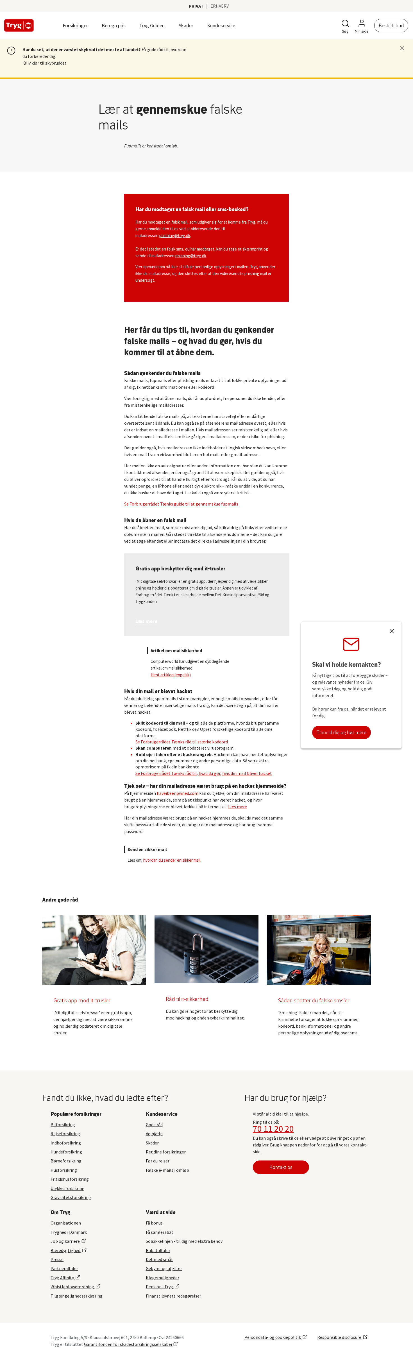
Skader (186, 25)
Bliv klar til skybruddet (45, 63)
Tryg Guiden (152, 25)
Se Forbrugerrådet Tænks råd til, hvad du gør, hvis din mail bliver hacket (203, 773)
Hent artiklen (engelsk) (171, 674)
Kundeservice (221, 25)
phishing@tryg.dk (174, 235)
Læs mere (237, 806)
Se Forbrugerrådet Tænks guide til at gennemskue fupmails (181, 504)
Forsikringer (75, 25)
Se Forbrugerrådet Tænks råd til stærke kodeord (181, 742)
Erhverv (219, 6)
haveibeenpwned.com (177, 793)
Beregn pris (114, 25)
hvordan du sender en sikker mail (171, 860)
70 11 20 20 (273, 1128)
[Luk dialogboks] (392, 632)
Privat (196, 6)
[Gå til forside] (19, 25)
